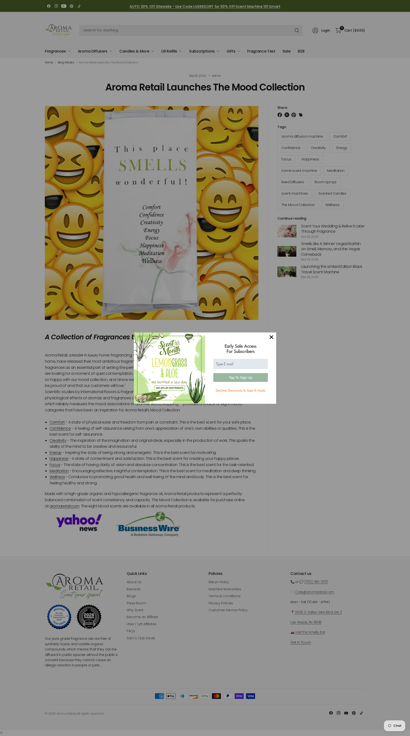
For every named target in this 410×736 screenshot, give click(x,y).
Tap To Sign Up (240, 377)
